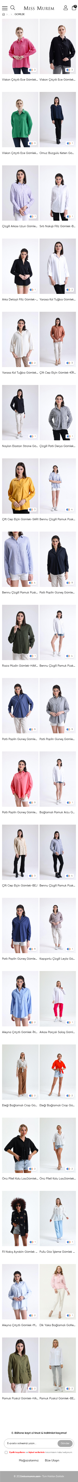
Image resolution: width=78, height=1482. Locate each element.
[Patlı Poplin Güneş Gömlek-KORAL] (20, 779)
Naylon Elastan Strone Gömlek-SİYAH (20, 446)
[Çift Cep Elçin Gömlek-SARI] (20, 486)
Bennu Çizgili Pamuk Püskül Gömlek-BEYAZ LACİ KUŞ (58, 665)
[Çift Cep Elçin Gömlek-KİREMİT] (58, 339)
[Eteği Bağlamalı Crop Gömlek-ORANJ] (58, 1072)
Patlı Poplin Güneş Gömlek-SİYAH (58, 592)
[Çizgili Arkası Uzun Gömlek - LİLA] (20, 193)
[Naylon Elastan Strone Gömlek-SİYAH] (20, 412)
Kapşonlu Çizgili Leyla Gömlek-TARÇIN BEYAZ (58, 958)
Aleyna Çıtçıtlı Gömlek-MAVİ (20, 1325)
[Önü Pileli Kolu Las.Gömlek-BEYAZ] (58, 1145)
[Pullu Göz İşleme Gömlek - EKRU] (58, 1218)
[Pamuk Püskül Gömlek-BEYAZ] (58, 1365)
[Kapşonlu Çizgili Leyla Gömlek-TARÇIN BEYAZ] (58, 925)
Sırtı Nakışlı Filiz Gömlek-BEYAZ (58, 226)
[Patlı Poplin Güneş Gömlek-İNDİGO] (20, 705)
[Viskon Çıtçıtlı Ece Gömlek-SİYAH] (58, 46)
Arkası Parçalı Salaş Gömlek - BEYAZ (58, 1032)
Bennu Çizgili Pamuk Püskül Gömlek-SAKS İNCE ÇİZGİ (20, 592)
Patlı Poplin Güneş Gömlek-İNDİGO (20, 739)
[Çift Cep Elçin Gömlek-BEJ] (20, 852)
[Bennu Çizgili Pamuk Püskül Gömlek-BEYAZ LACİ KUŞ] (58, 632)
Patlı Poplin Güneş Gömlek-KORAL (20, 812)
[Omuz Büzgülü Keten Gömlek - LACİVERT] (58, 119)
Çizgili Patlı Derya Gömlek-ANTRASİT (58, 446)
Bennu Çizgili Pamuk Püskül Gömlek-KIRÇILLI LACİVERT (58, 885)
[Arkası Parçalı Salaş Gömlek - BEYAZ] (58, 998)
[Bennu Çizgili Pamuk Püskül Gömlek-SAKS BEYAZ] (58, 486)
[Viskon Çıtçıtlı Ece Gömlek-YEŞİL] (20, 119)
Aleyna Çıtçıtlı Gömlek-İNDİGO (20, 1032)
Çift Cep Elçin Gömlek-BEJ (19, 885)
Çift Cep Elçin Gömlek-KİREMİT (58, 372)
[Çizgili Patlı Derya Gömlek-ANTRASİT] (58, 412)
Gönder (65, 1443)
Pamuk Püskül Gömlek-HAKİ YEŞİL (20, 1398)
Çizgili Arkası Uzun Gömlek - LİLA (20, 226)
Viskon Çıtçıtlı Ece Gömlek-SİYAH (58, 79)
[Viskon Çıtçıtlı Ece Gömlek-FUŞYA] (20, 46)
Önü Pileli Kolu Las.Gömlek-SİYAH (20, 1178)
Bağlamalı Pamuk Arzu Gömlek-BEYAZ (58, 812)
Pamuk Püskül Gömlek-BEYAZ (58, 1398)
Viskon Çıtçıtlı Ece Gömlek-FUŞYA (20, 79)
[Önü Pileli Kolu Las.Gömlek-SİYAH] (20, 1145)
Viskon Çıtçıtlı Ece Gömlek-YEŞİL (20, 153)
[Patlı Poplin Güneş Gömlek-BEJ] (58, 705)
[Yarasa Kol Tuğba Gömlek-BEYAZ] (58, 266)
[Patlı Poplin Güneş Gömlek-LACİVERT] (20, 925)
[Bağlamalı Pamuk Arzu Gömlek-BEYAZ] (58, 779)
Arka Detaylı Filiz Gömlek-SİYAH (20, 299)
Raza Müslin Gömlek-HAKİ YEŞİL (20, 665)
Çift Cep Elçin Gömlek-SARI (20, 519)
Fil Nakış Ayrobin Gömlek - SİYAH (20, 1251)
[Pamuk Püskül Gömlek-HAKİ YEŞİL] (20, 1365)
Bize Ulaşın (52, 1460)
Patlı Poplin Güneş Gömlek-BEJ (58, 739)
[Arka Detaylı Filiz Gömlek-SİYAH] (20, 266)
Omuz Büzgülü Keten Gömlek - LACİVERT (58, 153)
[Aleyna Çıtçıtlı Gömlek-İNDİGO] (20, 998)
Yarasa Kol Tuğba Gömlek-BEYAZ (58, 299)
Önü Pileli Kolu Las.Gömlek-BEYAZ (58, 1178)
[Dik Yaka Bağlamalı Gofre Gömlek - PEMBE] (58, 1291)
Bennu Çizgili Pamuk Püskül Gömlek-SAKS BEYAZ (58, 519)
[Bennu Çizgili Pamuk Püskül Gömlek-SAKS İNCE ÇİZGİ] (20, 559)
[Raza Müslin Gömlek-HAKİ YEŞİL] (20, 632)
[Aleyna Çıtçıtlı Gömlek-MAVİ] (20, 1291)
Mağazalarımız (29, 1460)
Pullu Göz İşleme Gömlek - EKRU (58, 1251)
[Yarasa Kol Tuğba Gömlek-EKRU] (20, 339)
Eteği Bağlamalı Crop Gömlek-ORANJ (58, 1105)
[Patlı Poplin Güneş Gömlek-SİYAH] (58, 559)
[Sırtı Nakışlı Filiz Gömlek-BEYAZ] (58, 193)
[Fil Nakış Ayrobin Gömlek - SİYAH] (20, 1218)
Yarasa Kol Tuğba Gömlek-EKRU (20, 372)
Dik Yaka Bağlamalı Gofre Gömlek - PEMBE (58, 1325)
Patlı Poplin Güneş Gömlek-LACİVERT (20, 958)
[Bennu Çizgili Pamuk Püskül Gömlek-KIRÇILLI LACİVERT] (58, 852)
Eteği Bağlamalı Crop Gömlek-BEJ (20, 1105)
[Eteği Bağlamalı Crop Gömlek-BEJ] (20, 1072)
